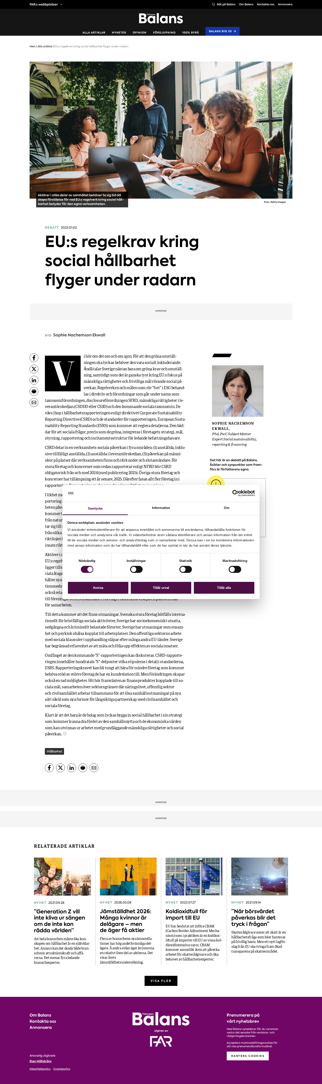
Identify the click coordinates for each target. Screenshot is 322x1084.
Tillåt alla (224, 588)
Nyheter (119, 32)
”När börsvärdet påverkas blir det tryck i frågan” (253, 918)
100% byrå (190, 32)
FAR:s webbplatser (44, 4)
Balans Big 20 (220, 31)
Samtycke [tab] (95, 508)
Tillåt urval (161, 588)
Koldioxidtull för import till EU (186, 914)
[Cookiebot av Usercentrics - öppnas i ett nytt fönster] (235, 493)
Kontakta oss (265, 4)
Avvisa (98, 588)
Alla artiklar (94, 32)
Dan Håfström (40, 1061)
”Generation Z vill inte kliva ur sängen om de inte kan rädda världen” (59, 921)
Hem (33, 46)
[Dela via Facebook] (34, 357)
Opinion (140, 32)
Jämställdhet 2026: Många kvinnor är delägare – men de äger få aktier (125, 921)
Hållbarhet (54, 751)
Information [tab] (161, 508)
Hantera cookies (247, 1056)
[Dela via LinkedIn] (34, 380)
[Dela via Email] (34, 402)
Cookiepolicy (61, 1069)
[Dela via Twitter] (34, 369)
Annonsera (285, 4)
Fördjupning (164, 32)
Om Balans (246, 4)
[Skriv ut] (34, 391)
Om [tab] (226, 508)
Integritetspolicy (40, 1069)
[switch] (136, 569)
